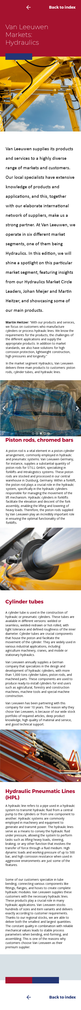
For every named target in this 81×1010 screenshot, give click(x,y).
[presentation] (4, 408)
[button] (33, 433)
